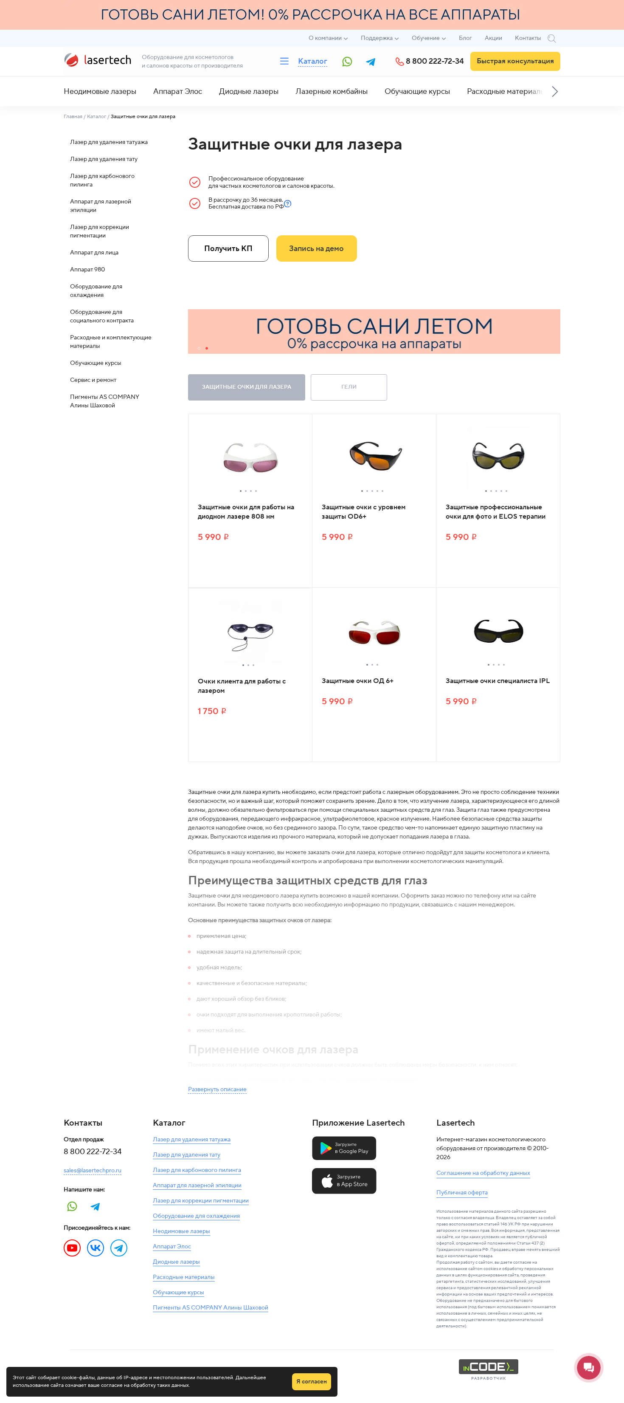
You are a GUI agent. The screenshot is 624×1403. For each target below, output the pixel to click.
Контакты (528, 38)
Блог (465, 38)
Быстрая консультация (515, 61)
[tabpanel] (374, 331)
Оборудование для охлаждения (96, 291)
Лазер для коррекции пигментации (99, 231)
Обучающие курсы (417, 91)
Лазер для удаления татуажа (109, 142)
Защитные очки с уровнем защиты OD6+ (364, 512)
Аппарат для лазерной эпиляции (100, 206)
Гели (349, 387)
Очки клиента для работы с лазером (242, 686)
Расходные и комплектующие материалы (111, 342)
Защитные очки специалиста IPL (498, 681)
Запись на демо (316, 249)
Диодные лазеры (248, 91)
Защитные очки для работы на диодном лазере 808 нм (246, 512)
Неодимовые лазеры (100, 91)
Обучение (426, 38)
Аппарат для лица (94, 253)
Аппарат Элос (177, 91)
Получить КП (228, 249)
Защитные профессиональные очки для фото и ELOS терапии (495, 512)
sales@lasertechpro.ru (92, 1170)
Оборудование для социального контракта (102, 316)
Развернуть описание (217, 1089)
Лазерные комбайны (331, 91)
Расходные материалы (506, 91)
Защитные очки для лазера (246, 387)
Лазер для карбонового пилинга (102, 180)
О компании (325, 38)
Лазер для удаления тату (104, 159)
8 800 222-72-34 (435, 61)
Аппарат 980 (87, 270)
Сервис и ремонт (93, 380)
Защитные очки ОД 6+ (358, 681)
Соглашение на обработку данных (483, 1173)
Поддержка (377, 38)
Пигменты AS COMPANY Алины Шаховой (104, 401)
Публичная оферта (462, 1193)
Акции (493, 38)
